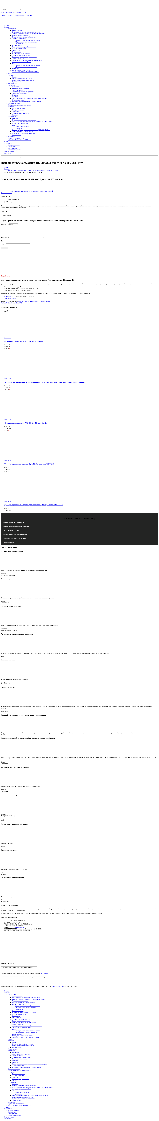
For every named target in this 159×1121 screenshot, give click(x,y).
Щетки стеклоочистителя (16, 138)
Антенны (15, 118)
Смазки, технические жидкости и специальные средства (29, 98)
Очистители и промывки (20, 93)
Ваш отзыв (5, 238)
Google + (13, 303)
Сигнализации (16, 135)
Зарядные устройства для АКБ (21, 123)
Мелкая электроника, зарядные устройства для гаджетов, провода (32, 121)
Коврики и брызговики (19, 38)
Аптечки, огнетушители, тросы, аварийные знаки (34, 301)
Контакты (7, 153)
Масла (10, 73)
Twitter (8, 303)
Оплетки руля (16, 50)
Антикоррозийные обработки (21, 88)
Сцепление (15, 111)
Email (3, 244)
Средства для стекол (18, 100)
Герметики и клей (17, 90)
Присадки (15, 96)
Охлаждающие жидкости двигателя (23, 91)
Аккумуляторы (12, 83)
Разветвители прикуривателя (21, 53)
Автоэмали (15, 87)
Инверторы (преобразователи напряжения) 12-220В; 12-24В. (31, 130)
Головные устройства (22, 126)
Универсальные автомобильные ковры (27, 40)
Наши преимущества (14, 150)
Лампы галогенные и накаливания (23, 80)
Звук (13, 125)
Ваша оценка (5, 224)
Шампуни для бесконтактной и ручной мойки (26, 101)
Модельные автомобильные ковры (26, 42)
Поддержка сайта (57, 986)
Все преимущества (8, 542)
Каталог (6, 27)
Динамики (18, 128)
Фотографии (12, 146)
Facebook (3, 303)
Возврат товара (9, 151)
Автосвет (11, 75)
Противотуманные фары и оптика (22, 78)
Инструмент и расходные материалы (19, 105)
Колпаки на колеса (17, 45)
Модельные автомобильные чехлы (26, 67)
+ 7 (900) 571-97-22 (20, 12)
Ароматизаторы (17, 30)
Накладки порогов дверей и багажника (24, 47)
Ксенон (14, 77)
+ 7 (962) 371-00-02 (26, 15)
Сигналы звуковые (18, 58)
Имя (3, 241)
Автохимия (11, 85)
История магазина (14, 145)
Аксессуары (12, 28)
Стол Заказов (44, 973)
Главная (6, 25)
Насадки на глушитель (19, 48)
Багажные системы (14, 103)
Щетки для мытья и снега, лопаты (22, 70)
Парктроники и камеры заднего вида (23, 133)
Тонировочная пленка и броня (21, 62)
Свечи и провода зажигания (20, 113)
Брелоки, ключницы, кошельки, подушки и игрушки (28, 33)
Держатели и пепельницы (20, 35)
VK (21, 303)
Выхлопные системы (18, 108)
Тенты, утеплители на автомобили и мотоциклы (27, 60)
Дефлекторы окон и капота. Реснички (24, 37)
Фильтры (14, 115)
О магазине (8, 143)
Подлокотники (16, 52)
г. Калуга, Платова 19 (7, 12)
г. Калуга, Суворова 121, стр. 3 (10, 15)
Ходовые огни (16, 82)
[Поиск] (20, 9)
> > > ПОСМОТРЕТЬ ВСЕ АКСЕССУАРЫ (25, 72)
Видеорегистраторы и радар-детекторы (24, 120)
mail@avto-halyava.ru (17, 927)
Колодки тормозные (18, 110)
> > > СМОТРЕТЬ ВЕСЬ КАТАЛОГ (19, 140)
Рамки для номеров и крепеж (21, 55)
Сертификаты (12, 148)
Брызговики (19, 43)
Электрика (11, 136)
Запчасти (11, 106)
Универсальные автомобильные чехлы (27, 65)
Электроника (12, 116)
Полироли (15, 95)
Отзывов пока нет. (6, 193)
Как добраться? (5, 276)
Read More (7, 338)
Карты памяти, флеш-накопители (22, 131)
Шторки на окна (17, 68)
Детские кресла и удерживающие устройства (26, 32)
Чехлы (14, 63)
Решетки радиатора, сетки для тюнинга (24, 57)
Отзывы (6, 141)
